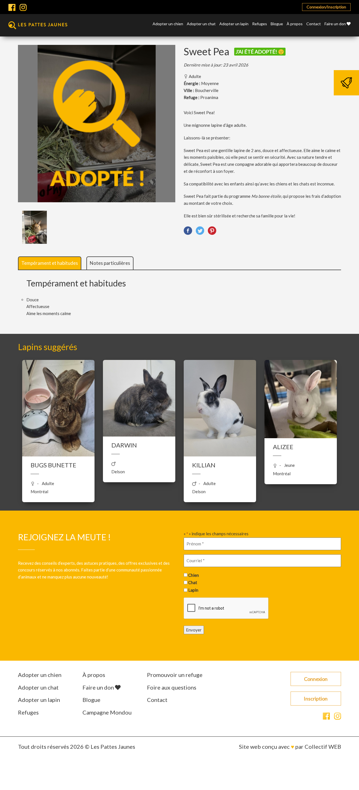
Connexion (316, 679)
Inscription (316, 698)
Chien (193, 574)
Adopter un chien (168, 24)
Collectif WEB (323, 746)
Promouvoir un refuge (174, 674)
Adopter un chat (201, 24)
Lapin (193, 589)
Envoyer (194, 629)
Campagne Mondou (107, 712)
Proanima (209, 97)
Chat (192, 582)
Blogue (277, 24)
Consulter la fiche (58, 431)
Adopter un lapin (233, 24)
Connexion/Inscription (326, 6)
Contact (313, 24)
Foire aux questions (171, 687)
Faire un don (336, 24)
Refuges (259, 24)
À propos (295, 24)
